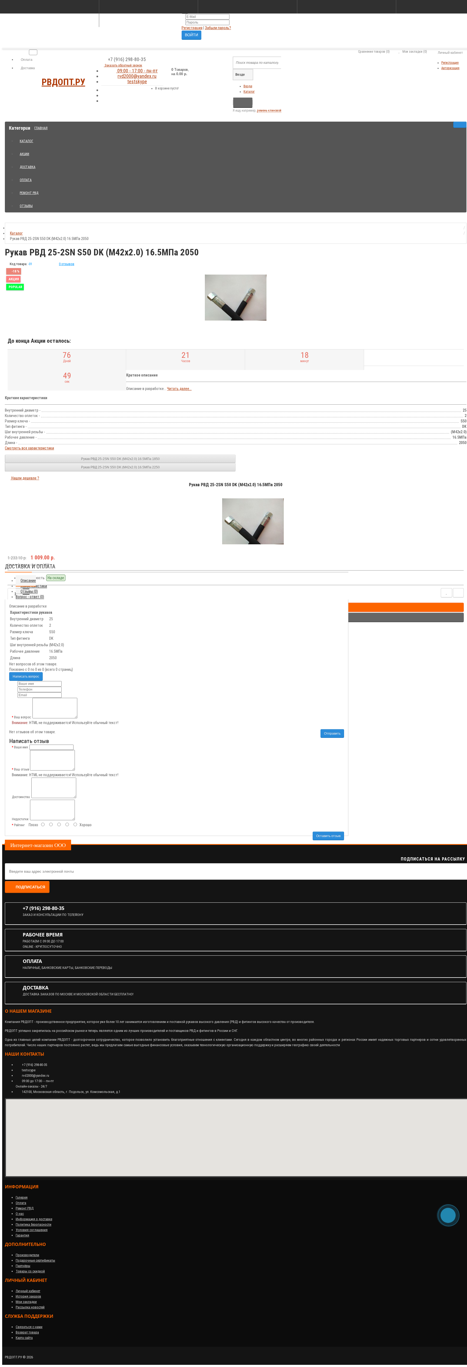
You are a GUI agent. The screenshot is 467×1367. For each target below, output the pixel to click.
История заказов (28, 1296)
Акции (26, 152)
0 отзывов (66, 264)
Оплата (26, 60)
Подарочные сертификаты (35, 1260)
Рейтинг (19, 825)
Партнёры (23, 1266)
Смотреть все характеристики (29, 448)
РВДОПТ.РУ (63, 82)
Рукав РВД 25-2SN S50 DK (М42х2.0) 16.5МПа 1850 (120, 459)
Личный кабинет (28, 1291)
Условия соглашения (32, 1230)
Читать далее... (179, 388)
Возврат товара (27, 1332)
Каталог (249, 92)
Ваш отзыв (21, 769)
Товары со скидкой (30, 1271)
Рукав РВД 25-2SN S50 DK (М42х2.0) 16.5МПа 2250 (120, 467)
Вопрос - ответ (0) (30, 597)
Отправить (332, 733)
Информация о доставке (34, 1219)
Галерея (22, 1197)
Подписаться (30, 887)
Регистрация (192, 28)
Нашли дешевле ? (25, 478)
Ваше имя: (21, 747)
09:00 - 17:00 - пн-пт (137, 71)
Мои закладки (26, 1302)
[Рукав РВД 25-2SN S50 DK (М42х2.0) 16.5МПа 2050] (235, 297)
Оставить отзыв (328, 836)
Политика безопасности (33, 1224)
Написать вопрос (26, 676)
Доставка (27, 68)
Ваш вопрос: (23, 717)
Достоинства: (21, 797)
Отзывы (26, 206)
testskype (137, 81)
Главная (41, 128)
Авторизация (450, 68)
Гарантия (22, 1235)
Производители (27, 1255)
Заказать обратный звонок (123, 65)
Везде (247, 86)
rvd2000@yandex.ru (137, 76)
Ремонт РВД (31, 190)
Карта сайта (24, 1338)
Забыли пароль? (218, 28)
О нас (20, 1214)
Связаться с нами (29, 1327)
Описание (28, 580)
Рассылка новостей (30, 1307)
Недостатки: (20, 819)
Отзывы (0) (29, 591)
